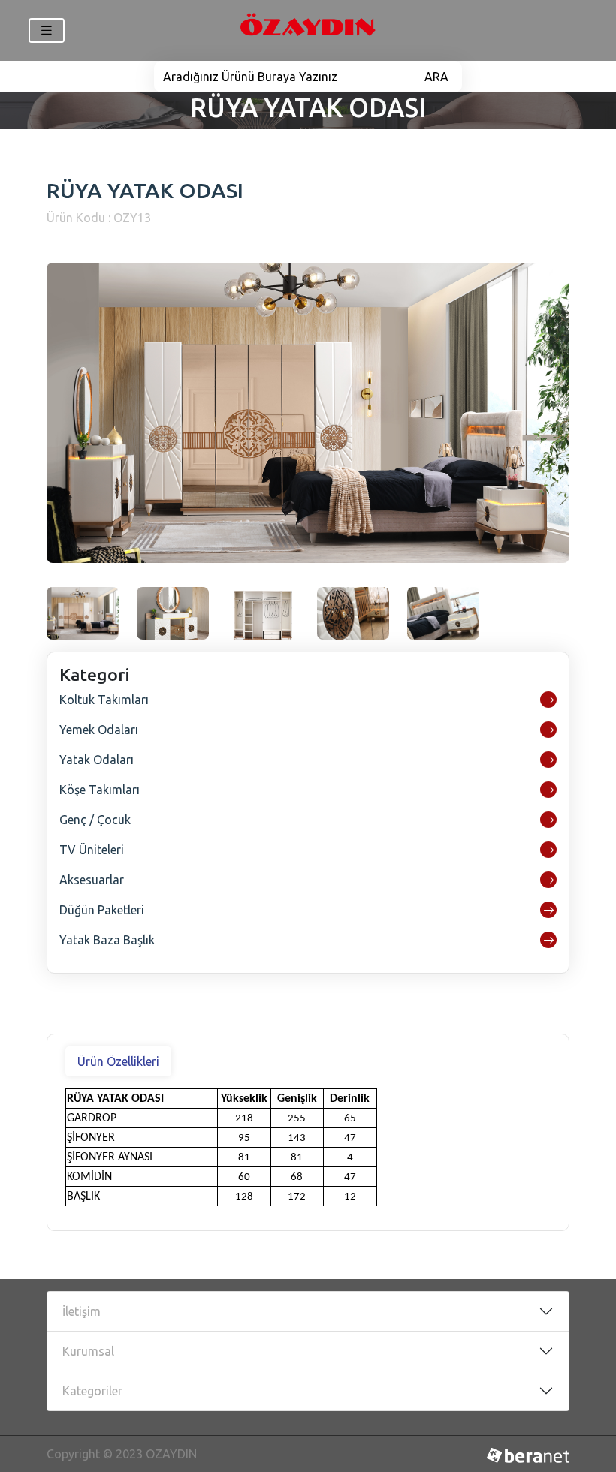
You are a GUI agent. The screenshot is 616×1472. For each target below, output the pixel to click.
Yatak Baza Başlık (107, 940)
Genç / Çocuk (95, 819)
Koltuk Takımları (104, 699)
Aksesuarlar (91, 880)
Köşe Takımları (99, 789)
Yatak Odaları (96, 759)
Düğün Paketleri (101, 910)
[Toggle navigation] (47, 30)
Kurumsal (88, 1351)
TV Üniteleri (91, 849)
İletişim (81, 1311)
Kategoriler (92, 1391)
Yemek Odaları (98, 729)
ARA (436, 76)
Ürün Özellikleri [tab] (118, 1061)
